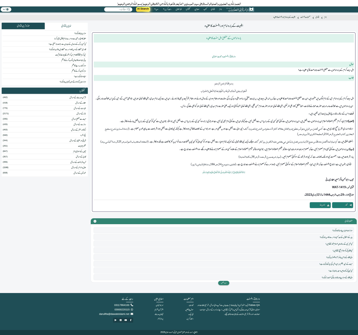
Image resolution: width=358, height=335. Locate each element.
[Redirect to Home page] (240, 9)
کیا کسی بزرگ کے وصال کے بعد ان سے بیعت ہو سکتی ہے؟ (67, 44)
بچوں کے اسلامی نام (79, 151)
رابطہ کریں (190, 319)
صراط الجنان (159, 305)
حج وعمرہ (83, 135)
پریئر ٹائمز (160, 319)
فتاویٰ (213, 9)
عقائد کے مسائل (80, 103)
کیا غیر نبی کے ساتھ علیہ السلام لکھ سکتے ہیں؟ (338, 244)
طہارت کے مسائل (80, 108)
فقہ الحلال (179, 9)
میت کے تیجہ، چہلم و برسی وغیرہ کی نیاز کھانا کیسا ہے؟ (335, 264)
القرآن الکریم (158, 310)
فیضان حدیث (159, 314)
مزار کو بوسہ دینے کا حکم (79, 66)
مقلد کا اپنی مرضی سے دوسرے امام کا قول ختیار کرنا (70, 39)
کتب (205, 9)
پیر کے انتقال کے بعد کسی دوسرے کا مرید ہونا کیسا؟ (336, 237)
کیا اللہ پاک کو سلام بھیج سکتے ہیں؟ (342, 251)
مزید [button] (157, 9)
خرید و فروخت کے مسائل (78, 162)
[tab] (66, 26)
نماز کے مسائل (81, 114)
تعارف (191, 305)
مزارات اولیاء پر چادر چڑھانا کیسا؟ (342, 231)
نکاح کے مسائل (81, 157)
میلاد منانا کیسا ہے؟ (80, 76)
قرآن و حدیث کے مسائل (78, 98)
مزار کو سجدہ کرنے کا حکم (79, 71)
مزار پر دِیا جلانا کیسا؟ (80, 33)
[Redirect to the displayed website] (130, 320)
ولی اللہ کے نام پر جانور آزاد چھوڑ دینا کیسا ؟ (339, 257)
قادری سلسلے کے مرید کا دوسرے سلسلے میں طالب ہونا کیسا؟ (67, 49)
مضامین (197, 9)
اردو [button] (4, 9)
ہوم (220, 9)
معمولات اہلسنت (305, 17)
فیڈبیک (191, 314)
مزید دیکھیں (224, 283)
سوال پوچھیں (189, 310)
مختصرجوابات (82, 146)
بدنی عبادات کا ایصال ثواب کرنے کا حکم (73, 60)
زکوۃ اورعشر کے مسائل (78, 130)
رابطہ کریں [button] (167, 9)
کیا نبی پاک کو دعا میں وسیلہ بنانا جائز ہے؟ (340, 271)
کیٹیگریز (188, 9)
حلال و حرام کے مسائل (78, 168)
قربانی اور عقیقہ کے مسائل (78, 141)
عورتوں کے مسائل (80, 173)
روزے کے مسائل (80, 124)
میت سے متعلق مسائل (79, 119)
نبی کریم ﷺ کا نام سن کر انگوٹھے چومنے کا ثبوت (70, 55)
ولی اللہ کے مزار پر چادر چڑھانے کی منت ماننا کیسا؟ (337, 278)
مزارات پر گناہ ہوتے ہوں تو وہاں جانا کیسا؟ (73, 82)
